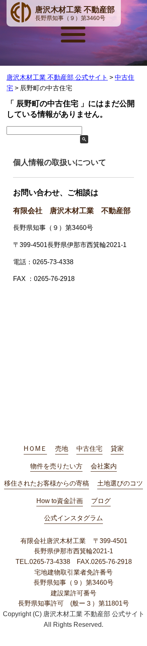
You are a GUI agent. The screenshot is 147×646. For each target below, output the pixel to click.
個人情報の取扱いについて (59, 162)
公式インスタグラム (73, 518)
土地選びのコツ (120, 483)
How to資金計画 (59, 500)
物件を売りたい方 (56, 466)
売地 (61, 448)
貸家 (117, 448)
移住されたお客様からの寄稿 (46, 483)
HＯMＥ (35, 448)
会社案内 (104, 466)
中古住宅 (89, 448)
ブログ (101, 500)
